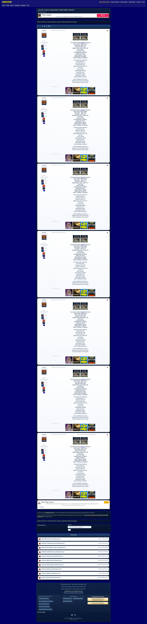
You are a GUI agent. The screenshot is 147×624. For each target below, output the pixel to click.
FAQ (28, 5)
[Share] (38, 26)
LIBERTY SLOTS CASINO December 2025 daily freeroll (54, 547)
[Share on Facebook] (44, 26)
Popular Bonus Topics (65, 584)
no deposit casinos (49, 512)
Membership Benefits (105, 2)
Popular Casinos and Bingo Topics (79, 584)
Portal (3, 5)
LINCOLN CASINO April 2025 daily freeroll (51, 577)
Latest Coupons (132, 2)
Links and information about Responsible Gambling (98, 599)
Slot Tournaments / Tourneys (54, 22)
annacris (44, 30)
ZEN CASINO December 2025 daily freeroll (51, 539)
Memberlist (23, 5)
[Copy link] (40, 26)
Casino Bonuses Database (44, 598)
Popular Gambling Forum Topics (68, 589)
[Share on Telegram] (48, 26)
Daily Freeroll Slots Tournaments (69, 22)
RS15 (107, 502)
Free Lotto (138, 2)
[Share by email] (51, 26)
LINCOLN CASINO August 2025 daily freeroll (51, 569)
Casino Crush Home (115, 2)
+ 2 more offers (41, 506)
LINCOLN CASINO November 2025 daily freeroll (52, 556)
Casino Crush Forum (42, 22)
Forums (7, 5)
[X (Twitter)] (75, 615)
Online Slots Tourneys (67, 598)
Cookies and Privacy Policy (98, 603)
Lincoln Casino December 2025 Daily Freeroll (56, 10)
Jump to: (70, 524)
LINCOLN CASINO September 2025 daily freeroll (52, 564)
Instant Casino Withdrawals (44, 606)
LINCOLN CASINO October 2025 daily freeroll (52, 560)
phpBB (70, 618)
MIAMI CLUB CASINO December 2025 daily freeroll (53, 551)
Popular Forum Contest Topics (79, 586)
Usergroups (17, 5)
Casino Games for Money (78, 598)
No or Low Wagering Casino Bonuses (46, 601)
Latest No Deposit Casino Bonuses (45, 609)
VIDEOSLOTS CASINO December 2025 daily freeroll (53, 543)
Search (12, 5)
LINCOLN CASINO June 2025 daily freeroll (51, 573)
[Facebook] (72, 615)
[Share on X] (42, 26)
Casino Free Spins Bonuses (44, 604)
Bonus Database (123, 2)
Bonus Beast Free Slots (67, 601)
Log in (143, 2)
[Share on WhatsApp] (46, 26)
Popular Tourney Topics (66, 586)
